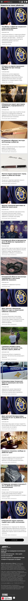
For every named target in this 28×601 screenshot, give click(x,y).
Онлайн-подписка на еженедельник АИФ (12, 557)
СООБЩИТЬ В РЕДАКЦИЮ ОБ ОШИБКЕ (11, 559)
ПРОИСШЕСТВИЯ (6, 286)
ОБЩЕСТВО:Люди (6, 44)
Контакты (4, 549)
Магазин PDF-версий (7, 555)
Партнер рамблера (12, 594)
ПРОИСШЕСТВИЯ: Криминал (9, 118)
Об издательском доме (7, 554)
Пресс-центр (18, 554)
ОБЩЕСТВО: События (7, 82)
